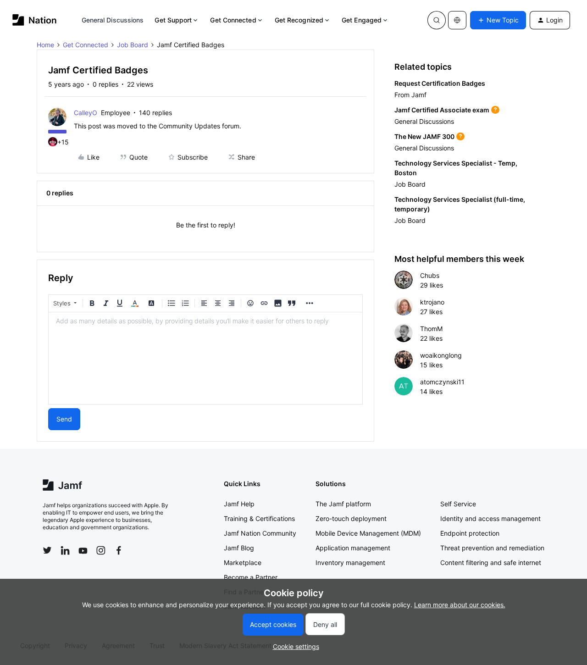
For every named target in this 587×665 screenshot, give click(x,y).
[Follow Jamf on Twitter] (47, 550)
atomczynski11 (442, 382)
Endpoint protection (469, 533)
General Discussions (113, 20)
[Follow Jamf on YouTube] (83, 550)
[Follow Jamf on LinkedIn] (65, 550)
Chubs (429, 275)
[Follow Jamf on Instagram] (100, 550)
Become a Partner (250, 577)
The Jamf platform (343, 504)
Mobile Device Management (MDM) (368, 533)
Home (45, 45)
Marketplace (242, 562)
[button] (498, 20)
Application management (353, 548)
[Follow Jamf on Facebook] (118, 550)
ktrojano (432, 302)
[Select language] (457, 20)
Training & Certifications (259, 518)
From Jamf (410, 95)
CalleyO (85, 112)
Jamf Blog (239, 548)
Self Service (458, 504)
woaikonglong (441, 355)
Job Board (132, 45)
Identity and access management (490, 518)
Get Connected (233, 20)
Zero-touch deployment (351, 518)
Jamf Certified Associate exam (441, 110)
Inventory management (350, 562)
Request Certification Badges (439, 83)
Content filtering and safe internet (490, 562)
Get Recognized (299, 20)
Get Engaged (362, 20)
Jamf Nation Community (260, 533)
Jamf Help (239, 504)
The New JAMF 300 (424, 136)
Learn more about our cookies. (459, 605)
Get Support (173, 20)
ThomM (431, 328)
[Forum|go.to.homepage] (34, 20)
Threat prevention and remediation (492, 548)
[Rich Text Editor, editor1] (205, 358)
